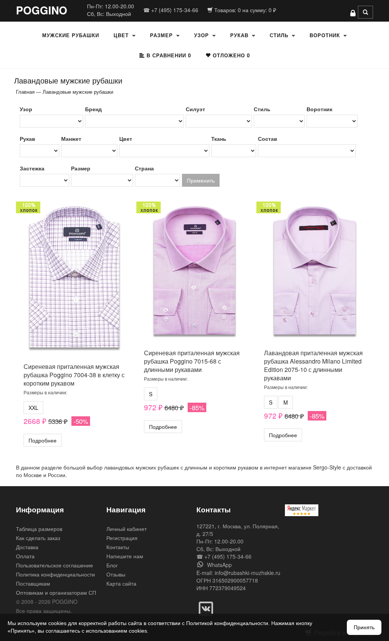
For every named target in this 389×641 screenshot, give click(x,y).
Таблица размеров (39, 528)
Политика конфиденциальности (55, 574)
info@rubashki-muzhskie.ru (247, 572)
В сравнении (168, 55)
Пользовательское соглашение (54, 565)
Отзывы (115, 574)
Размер (161, 35)
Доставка (27, 547)
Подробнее (42, 440)
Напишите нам (124, 556)
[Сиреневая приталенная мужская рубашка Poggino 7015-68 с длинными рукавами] (194, 272)
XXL (33, 407)
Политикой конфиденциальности (227, 623)
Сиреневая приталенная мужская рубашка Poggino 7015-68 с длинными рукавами (192, 361)
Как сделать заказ (38, 538)
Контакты (117, 547)
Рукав (239, 35)
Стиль (279, 35)
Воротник (325, 35)
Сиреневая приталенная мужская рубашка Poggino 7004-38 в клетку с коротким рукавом (74, 374)
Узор (201, 35)
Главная (25, 91)
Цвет (121, 35)
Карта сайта (121, 583)
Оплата (25, 556)
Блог (112, 565)
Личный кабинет (126, 528)
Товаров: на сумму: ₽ (244, 10)
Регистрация (122, 538)
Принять (364, 627)
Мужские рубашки (70, 35)
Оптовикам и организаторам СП (56, 592)
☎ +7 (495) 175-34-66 (170, 10)
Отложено (230, 55)
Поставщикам (33, 583)
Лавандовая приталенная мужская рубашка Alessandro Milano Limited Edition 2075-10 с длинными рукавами (313, 365)
